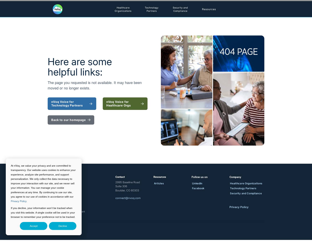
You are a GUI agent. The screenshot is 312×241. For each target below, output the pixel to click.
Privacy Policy (18, 201)
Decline (62, 226)
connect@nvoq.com (128, 198)
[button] (209, 9)
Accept (34, 226)
